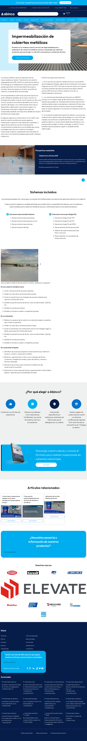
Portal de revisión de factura (58, 733)
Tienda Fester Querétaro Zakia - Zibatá (54, 714)
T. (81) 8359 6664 (49, 708)
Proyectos (19, 20)
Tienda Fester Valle (29, 682)
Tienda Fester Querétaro (9, 713)
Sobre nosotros (71, 20)
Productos (3, 20)
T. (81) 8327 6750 (70, 691)
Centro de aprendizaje (32, 636)
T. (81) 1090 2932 (49, 691)
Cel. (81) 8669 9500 (49, 693)
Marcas (12, 20)
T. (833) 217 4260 (70, 720)
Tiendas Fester (34, 20)
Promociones (29, 642)
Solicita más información (22, 58)
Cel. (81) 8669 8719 (28, 693)
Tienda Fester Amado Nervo (10, 698)
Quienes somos (30, 645)
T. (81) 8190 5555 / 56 (7, 689)
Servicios (26, 20)
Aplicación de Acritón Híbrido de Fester (52, 497)
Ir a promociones (65, 2)
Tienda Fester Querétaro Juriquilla (31, 714)
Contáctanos (81, 20)
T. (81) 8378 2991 (27, 691)
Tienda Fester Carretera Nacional (55, 682)
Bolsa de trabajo (60, 20)
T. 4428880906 (48, 724)
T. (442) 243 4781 (6, 722)
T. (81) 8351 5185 (6, 706)
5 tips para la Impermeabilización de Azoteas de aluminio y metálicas (31, 499)
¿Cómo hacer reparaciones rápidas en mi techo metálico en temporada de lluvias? (11, 499)
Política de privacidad (27, 733)
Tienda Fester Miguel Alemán (75, 682)
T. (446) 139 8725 (70, 708)
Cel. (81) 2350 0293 (71, 693)
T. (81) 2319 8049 (49, 706)
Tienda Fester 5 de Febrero (74, 698)
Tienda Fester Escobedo (30, 698)
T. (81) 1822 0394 (27, 706)
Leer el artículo (11, 520)
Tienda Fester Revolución (52, 698)
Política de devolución (41, 733)
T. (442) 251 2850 (27, 722)
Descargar (46, 465)
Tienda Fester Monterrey (9, 682)
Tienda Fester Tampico (73, 713)
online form (13, 552)
